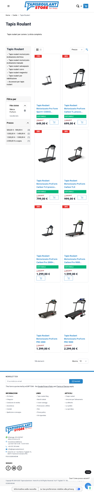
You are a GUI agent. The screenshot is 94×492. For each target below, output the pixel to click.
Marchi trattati (41, 399)
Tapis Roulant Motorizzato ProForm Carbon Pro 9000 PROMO (74, 259)
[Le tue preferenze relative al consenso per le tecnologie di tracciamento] (90, 488)
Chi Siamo (10, 396)
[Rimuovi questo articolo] (25, 111)
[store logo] (41, 6)
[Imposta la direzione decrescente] (87, 49)
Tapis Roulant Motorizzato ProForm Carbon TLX (74, 183)
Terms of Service (63, 386)
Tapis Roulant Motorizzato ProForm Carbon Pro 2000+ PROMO (46, 259)
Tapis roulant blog (42, 396)
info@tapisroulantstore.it (16, 449)
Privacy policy (41, 412)
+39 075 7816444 (13, 446)
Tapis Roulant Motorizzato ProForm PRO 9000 (74, 338)
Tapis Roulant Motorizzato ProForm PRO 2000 (46, 338)
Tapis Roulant (25, 15)
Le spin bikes (70, 409)
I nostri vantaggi (42, 402)
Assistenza (10, 406)
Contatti (9, 409)
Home (8, 15)
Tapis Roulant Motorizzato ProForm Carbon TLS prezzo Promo (46, 184)
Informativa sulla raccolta (25, 489)
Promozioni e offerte (43, 406)
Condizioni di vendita (13, 402)
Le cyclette (69, 406)
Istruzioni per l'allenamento (74, 399)
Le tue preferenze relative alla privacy (57, 489)
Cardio (15, 15)
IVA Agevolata (41, 415)
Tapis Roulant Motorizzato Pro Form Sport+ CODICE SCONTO (47, 108)
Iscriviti (77, 381)
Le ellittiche (69, 402)
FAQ (38, 409)
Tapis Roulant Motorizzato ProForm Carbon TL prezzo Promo (74, 108)
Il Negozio (10, 399)
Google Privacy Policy (45, 386)
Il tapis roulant (70, 396)
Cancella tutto (14, 116)
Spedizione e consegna (14, 412)
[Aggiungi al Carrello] (54, 122)
